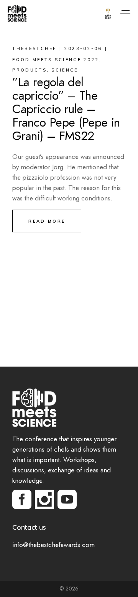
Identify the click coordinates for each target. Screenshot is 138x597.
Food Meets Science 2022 (55, 59)
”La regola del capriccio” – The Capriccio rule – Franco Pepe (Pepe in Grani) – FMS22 (66, 108)
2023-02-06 (83, 48)
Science (64, 70)
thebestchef (34, 48)
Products (29, 70)
